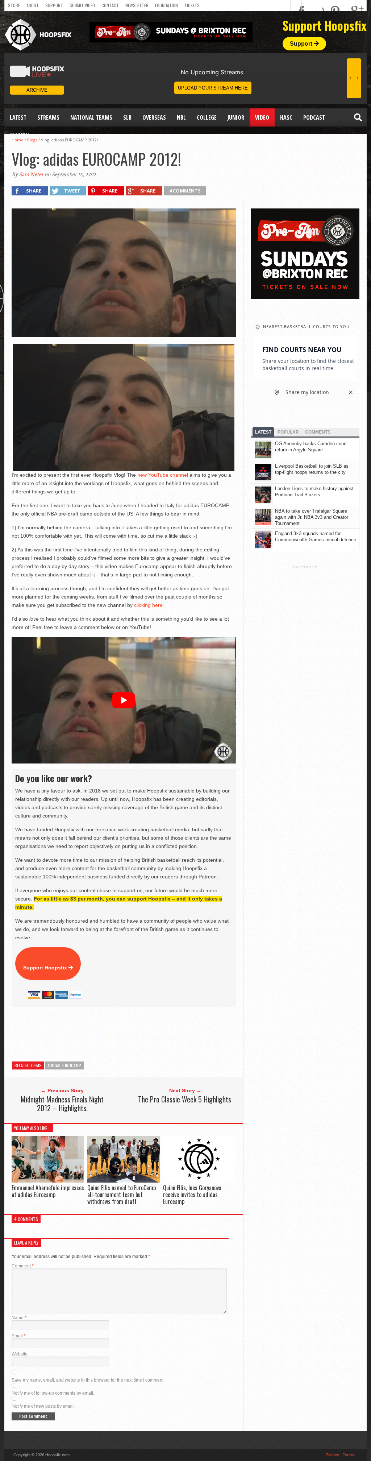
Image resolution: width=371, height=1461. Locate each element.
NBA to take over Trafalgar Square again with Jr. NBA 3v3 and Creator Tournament (311, 517)
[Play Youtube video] (124, 700)
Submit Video (82, 5)
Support (54, 5)
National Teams (91, 117)
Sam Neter (31, 174)
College (207, 117)
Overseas (154, 117)
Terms (348, 1455)
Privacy (332, 1455)
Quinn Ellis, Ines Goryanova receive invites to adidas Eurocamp (192, 1194)
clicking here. (149, 605)
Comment (23, 1265)
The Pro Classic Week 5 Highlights (184, 1099)
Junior (236, 117)
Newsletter (137, 5)
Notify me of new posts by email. (43, 1406)
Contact (110, 5)
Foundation (166, 5)
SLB (127, 117)
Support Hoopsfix (45, 967)
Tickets (192, 5)
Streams (48, 117)
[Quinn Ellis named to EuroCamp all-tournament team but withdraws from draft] (123, 1181)
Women (19, 136)
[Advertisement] (143, 1034)
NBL (181, 117)
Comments (317, 432)
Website (20, 1354)
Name (19, 1317)
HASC (286, 117)
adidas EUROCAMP (64, 1065)
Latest (18, 117)
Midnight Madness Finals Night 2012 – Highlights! (62, 1103)
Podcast (314, 117)
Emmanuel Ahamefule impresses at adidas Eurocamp (48, 1191)
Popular (288, 432)
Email (19, 1335)
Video (262, 117)
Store (14, 5)
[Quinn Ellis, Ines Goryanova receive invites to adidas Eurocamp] (199, 1181)
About (32, 5)
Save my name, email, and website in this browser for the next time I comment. (88, 1380)
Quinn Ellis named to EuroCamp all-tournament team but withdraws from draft (121, 1194)
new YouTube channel (162, 475)
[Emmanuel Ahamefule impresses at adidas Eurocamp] (48, 1181)
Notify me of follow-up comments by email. (53, 1393)
